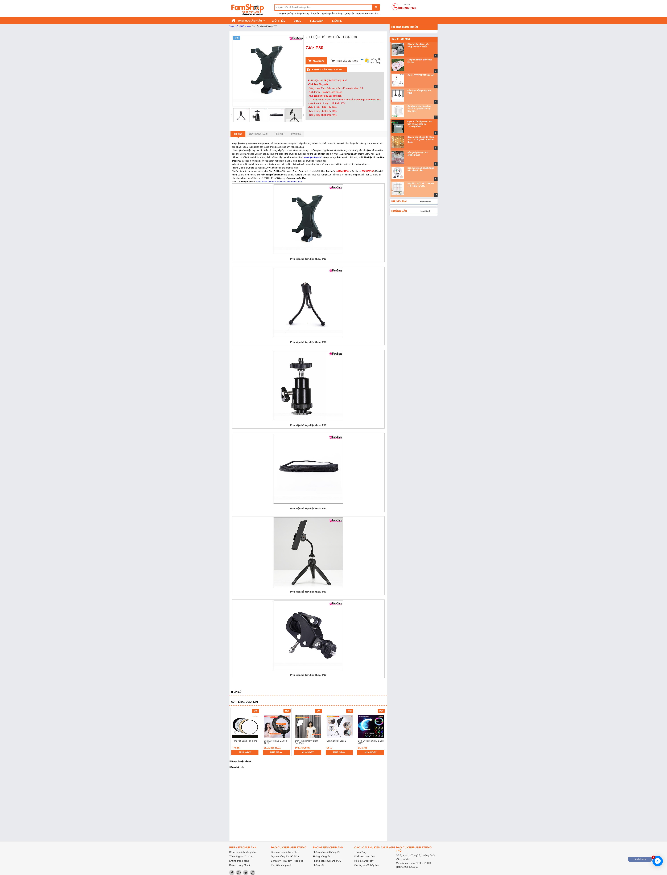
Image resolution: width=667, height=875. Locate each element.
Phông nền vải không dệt (326, 852)
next (381, 732)
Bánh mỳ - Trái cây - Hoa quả (287, 860)
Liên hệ (337, 20)
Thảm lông (360, 852)
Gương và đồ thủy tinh (366, 865)
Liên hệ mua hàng (258, 134)
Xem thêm (424, 201)
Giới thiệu (278, 20)
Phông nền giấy (321, 856)
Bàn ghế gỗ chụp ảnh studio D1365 (417, 153)
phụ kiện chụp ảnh (313, 157)
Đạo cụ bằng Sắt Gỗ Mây (285, 856)
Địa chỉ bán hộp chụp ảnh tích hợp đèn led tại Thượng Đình (419, 124)
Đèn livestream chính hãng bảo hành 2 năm (420, 169)
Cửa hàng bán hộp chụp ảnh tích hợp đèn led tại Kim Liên (419, 108)
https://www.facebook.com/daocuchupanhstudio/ (279, 181)
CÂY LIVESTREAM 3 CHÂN (420, 75)
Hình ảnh (279, 134)
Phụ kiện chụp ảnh (281, 865)
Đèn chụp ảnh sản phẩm (242, 852)
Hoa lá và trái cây (363, 860)
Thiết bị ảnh (245, 26)
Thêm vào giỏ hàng (347, 61)
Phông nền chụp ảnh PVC (327, 860)
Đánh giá (296, 134)
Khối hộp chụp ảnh (364, 856)
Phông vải (318, 865)
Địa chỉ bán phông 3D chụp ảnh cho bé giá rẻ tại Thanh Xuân (420, 139)
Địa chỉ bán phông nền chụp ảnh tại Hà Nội (418, 45)
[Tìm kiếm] (376, 7)
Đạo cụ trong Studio (240, 865)
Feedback (316, 20)
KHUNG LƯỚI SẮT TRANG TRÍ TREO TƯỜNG (420, 184)
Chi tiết (238, 134)
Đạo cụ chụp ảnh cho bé (284, 852)
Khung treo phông (239, 860)
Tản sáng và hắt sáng (241, 856)
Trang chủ (233, 26)
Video (297, 20)
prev (235, 732)
